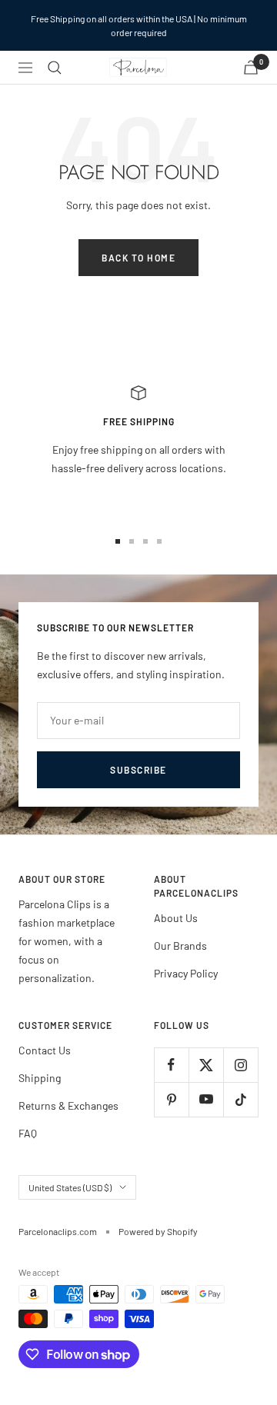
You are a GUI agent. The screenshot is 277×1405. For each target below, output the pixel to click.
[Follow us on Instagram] (240, 1064)
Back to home (138, 257)
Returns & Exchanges (68, 1105)
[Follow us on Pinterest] (171, 1099)
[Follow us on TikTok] (240, 1099)
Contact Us (44, 1050)
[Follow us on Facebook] (171, 1064)
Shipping (39, 1077)
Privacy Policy (186, 973)
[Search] (55, 68)
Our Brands (180, 945)
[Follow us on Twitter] (206, 1064)
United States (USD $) (70, 1187)
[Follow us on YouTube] (206, 1099)
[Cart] (251, 67)
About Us (176, 917)
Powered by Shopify (158, 1231)
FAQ (27, 1133)
